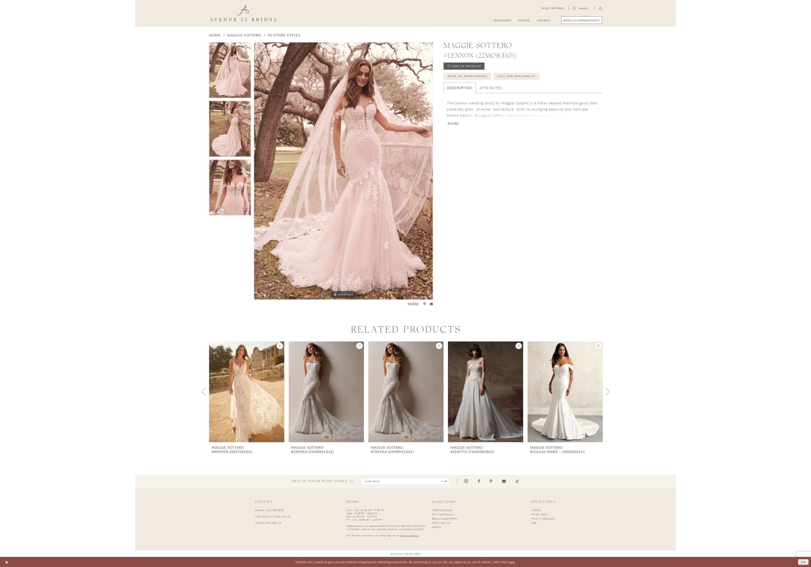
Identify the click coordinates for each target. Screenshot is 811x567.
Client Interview (441, 522)
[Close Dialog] (7, 562)
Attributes (491, 87)
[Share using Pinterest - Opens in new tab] (424, 304)
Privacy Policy (540, 514)
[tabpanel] (230, 71)
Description (459, 87)
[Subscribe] (444, 481)
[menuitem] (581, 20)
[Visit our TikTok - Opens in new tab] (517, 481)
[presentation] (246, 391)
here (512, 562)
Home (215, 35)
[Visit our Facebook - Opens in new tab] (479, 481)
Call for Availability (517, 76)
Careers (436, 527)
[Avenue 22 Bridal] (243, 13)
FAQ (534, 522)
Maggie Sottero (244, 35)
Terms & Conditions (543, 518)
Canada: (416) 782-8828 (269, 510)
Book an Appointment (467, 76)
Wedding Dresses (442, 510)
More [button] (453, 123)
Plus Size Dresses (442, 514)
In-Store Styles (284, 35)
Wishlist (536, 510)
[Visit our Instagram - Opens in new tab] (466, 481)
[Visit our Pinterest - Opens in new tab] (491, 481)
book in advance (409, 535)
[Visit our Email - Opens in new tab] (504, 481)
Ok (803, 562)
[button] (600, 8)
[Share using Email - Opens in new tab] (431, 304)
